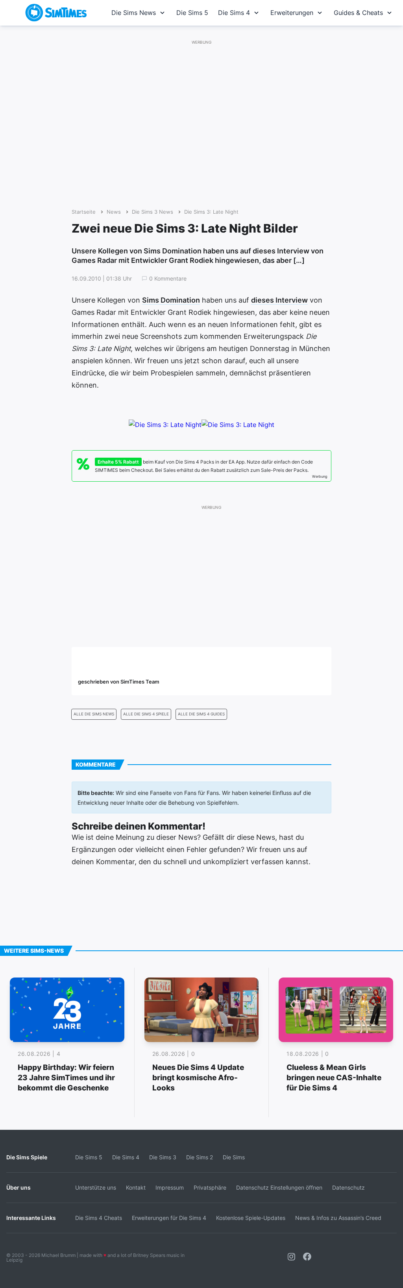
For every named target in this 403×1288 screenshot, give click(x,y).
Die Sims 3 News (152, 212)
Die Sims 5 (192, 13)
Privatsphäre (210, 1187)
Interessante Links (31, 1217)
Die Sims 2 (199, 1157)
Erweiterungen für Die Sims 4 (169, 1217)
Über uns (18, 1187)
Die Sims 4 (234, 13)
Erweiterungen (291, 13)
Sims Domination (171, 300)
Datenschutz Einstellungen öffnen (279, 1187)
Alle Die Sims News (94, 714)
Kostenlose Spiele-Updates (250, 1217)
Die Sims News (133, 13)
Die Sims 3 (162, 1157)
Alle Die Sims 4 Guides (201, 714)
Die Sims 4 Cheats (98, 1217)
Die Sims (234, 1157)
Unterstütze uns (95, 1187)
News (114, 212)
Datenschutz (348, 1187)
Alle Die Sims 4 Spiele (146, 714)
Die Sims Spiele (26, 1157)
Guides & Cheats (358, 13)
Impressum (169, 1187)
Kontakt (136, 1187)
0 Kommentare (168, 278)
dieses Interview (279, 300)
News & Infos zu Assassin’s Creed (338, 1217)
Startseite (84, 212)
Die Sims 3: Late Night (211, 212)
